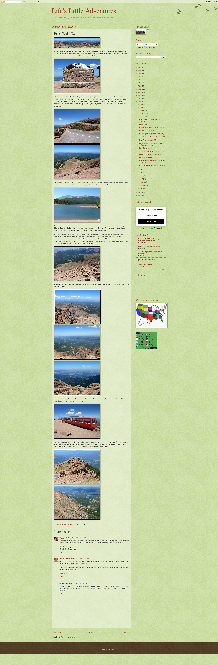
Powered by (144, 228)
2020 (140, 70)
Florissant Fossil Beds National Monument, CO (149, 120)
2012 (140, 95)
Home (92, 632)
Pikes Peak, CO (144, 124)
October (142, 111)
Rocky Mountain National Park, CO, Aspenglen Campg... (151, 144)
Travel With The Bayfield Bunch (149, 246)
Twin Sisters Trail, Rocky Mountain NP (152, 137)
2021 (140, 67)
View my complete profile (155, 34)
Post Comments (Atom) (68, 637)
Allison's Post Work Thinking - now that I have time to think (150, 240)
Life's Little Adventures (84, 10)
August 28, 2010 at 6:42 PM (77, 538)
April (141, 179)
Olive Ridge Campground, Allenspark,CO (152, 134)
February (143, 185)
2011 (140, 99)
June (141, 172)
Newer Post (57, 632)
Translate (151, 47)
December (143, 104)
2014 (140, 89)
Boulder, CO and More (146, 131)
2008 (140, 195)
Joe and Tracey (64, 558)
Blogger (112, 649)
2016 (140, 83)
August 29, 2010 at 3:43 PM (78, 583)
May (141, 176)
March (142, 182)
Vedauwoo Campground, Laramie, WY (151, 151)
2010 (140, 102)
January (142, 188)
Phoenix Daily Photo (145, 265)
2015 (140, 86)
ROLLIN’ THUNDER (145, 157)
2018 (140, 77)
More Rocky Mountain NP (147, 140)
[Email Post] (84, 524)
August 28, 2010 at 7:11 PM (80, 558)
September (143, 114)
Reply (61, 552)
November (143, 107)
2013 (140, 92)
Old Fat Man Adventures (146, 259)
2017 (140, 80)
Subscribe (151, 221)
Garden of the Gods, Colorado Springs (151, 127)
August (142, 117)
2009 (140, 192)
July (141, 169)
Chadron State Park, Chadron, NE (150, 154)
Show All (164, 269)
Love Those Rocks (145, 148)
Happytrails (63, 538)
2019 (140, 74)
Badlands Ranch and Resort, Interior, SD (152, 165)
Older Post (126, 632)
